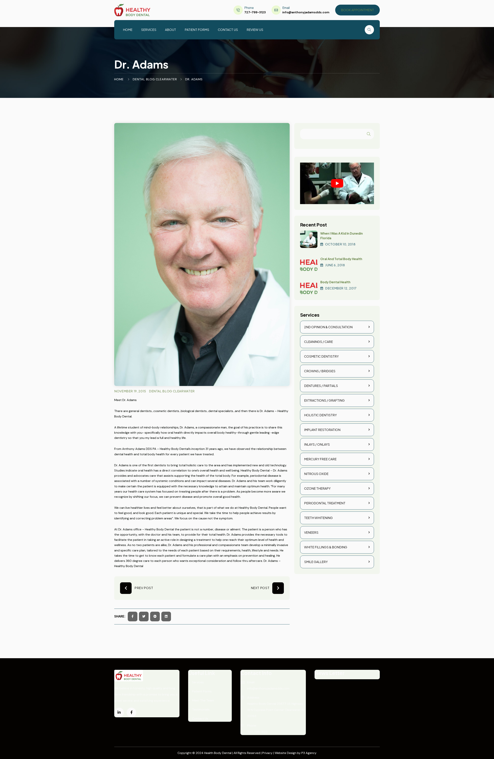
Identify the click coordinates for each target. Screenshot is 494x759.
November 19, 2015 (130, 391)
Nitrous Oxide (316, 474)
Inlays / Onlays (317, 444)
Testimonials (201, 709)
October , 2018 (340, 244)
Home (127, 30)
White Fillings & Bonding (325, 547)
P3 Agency (308, 753)
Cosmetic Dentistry (321, 356)
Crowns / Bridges (319, 371)
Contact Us (228, 30)
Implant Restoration (322, 430)
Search (369, 134)
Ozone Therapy (317, 488)
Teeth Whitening (318, 518)
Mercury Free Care (320, 459)
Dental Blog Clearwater (155, 79)
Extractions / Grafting (324, 400)
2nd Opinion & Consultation (328, 327)
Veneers (311, 532)
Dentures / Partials (321, 386)
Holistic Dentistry (320, 415)
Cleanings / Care (318, 342)
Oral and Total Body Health (341, 259)
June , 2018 (335, 265)
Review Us (255, 30)
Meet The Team (203, 700)
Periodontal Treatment (324, 503)
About (170, 30)
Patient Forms (197, 30)
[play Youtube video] (337, 183)
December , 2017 (341, 288)
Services (148, 30)
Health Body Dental (218, 753)
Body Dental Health (335, 282)
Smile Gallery (316, 562)
